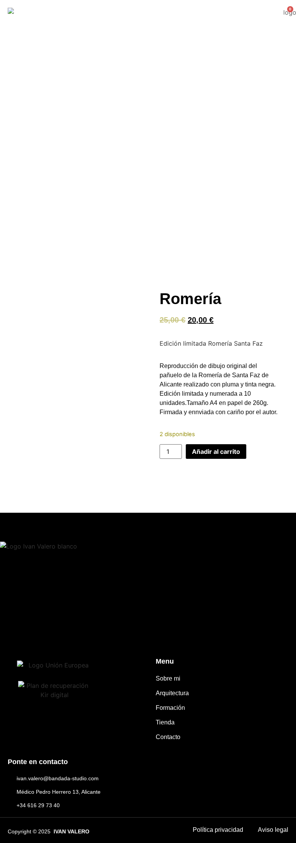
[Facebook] (11, 630)
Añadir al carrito (216, 451)
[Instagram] (36, 630)
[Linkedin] (88, 630)
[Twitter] (62, 630)
